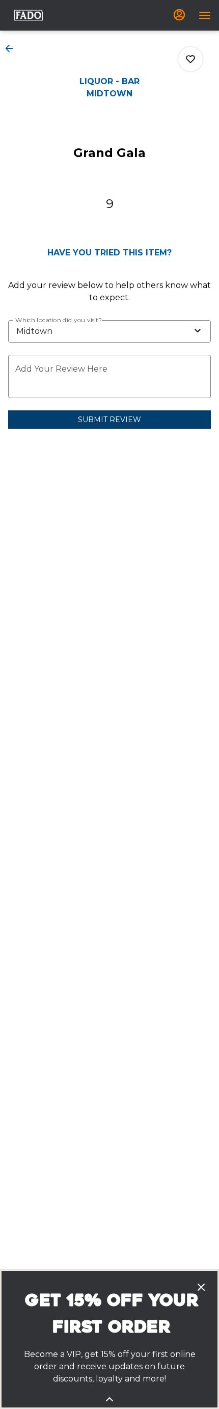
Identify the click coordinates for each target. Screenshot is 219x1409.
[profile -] (179, 15)
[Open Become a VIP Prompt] (109, 1399)
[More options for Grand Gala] (190, 59)
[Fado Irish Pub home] (28, 15)
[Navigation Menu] (205, 15)
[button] (12, 48)
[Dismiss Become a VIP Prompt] (201, 1287)
